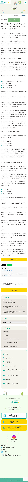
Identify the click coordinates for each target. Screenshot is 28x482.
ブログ (13, 19)
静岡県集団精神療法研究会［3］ (10, 346)
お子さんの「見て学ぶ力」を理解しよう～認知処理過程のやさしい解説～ (14, 312)
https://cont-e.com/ (7, 270)
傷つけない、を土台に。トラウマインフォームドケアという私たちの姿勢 (14, 301)
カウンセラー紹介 (11, 366)
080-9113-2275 (7, 275)
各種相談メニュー (11, 362)
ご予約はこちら (14, 259)
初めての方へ (9, 358)
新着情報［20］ (6, 331)
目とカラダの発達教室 (12, 375)
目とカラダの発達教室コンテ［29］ (11, 339)
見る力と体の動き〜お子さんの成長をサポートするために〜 (14, 306)
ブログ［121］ (6, 335)
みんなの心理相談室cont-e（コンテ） (15, 371)
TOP (7, 354)
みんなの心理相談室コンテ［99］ (11, 342)
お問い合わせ (14, 415)
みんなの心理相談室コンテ (13, 20)
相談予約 (14, 421)
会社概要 (8, 379)
